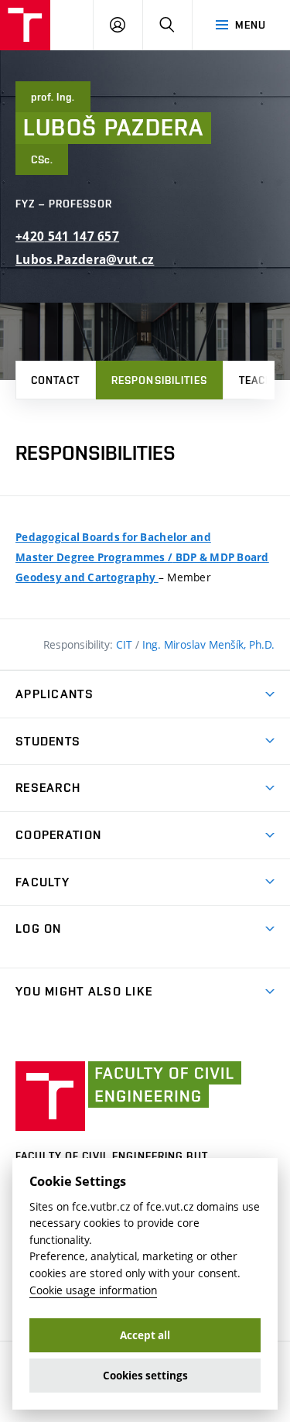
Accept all (145, 1335)
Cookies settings (145, 1376)
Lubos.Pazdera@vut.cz (84, 260)
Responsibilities (159, 380)
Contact (55, 380)
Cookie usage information (93, 1290)
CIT (125, 644)
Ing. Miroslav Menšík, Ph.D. (208, 644)
